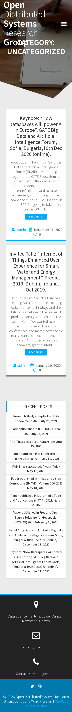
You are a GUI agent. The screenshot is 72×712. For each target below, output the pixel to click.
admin (21, 229)
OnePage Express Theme (46, 703)
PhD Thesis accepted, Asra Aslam (32, 442)
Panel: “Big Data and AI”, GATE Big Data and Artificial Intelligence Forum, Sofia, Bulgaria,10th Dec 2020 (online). (36, 535)
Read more (36, 216)
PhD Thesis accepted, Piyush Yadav (36, 466)
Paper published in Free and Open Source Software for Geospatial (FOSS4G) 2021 (36, 517)
